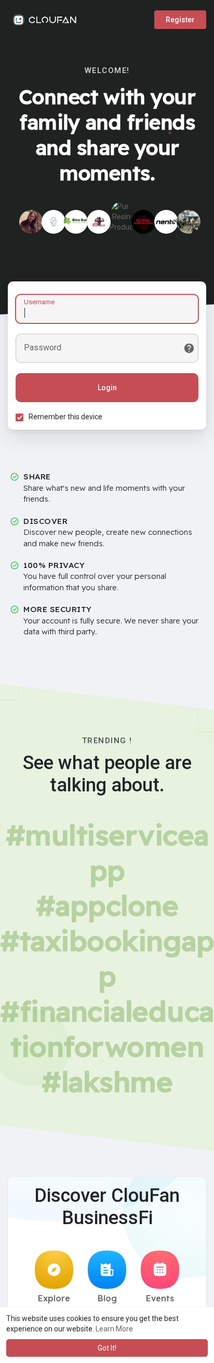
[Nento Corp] (166, 222)
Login (107, 388)
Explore (54, 1298)
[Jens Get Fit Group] (99, 222)
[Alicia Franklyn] (31, 222)
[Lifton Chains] (53, 222)
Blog (107, 1298)
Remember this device (65, 417)
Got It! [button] (107, 1348)
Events (160, 1298)
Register (180, 20)
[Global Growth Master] (143, 222)
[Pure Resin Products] (121, 213)
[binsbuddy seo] (76, 222)
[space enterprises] (188, 222)
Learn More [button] (114, 1329)
